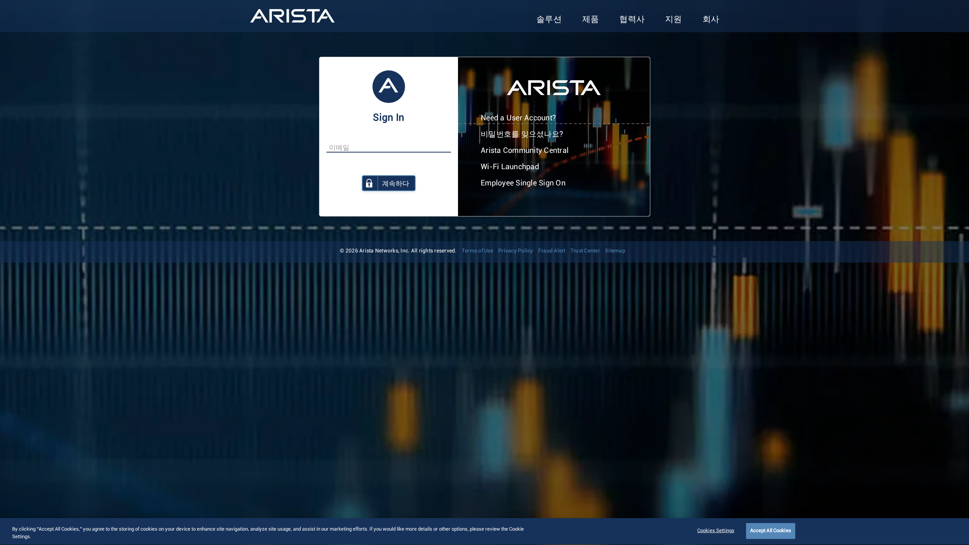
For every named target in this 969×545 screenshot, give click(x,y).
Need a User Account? (518, 118)
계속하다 (395, 184)
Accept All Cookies (770, 530)
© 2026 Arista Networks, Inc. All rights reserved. (398, 251)
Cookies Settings (715, 530)
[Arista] (292, 16)
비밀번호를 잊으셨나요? (522, 134)
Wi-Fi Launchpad (510, 167)
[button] (549, 20)
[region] (484, 531)
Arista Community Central (525, 150)
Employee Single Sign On (523, 183)
